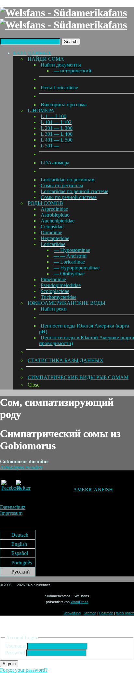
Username (15, 646)
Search (70, 41)
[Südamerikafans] (63, 19)
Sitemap (90, 613)
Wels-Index (125, 613)
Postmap (106, 613)
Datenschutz (12, 507)
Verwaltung (72, 613)
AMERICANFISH (93, 489)
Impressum (11, 513)
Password (15, 652)
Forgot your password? (23, 670)
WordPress (79, 602)
